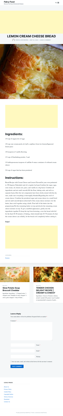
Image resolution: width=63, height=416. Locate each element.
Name (38, 345)
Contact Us (7, 401)
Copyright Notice (8, 394)
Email (38, 351)
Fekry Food (9, 2)
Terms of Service (8, 396)
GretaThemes (44, 412)
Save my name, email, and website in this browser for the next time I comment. (32, 361)
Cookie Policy (7, 391)
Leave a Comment (45, 40)
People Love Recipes (22, 40)
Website (38, 356)
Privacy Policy (7, 389)
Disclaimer (6, 399)
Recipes (7, 258)
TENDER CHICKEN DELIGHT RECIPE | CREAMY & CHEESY (45, 290)
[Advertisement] (31, 22)
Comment (13, 321)
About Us (6, 387)
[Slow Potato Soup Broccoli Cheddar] (15, 274)
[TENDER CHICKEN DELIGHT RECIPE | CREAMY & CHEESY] (48, 274)
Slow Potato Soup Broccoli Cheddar (11, 289)
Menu (58, 2)
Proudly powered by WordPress (23, 412)
